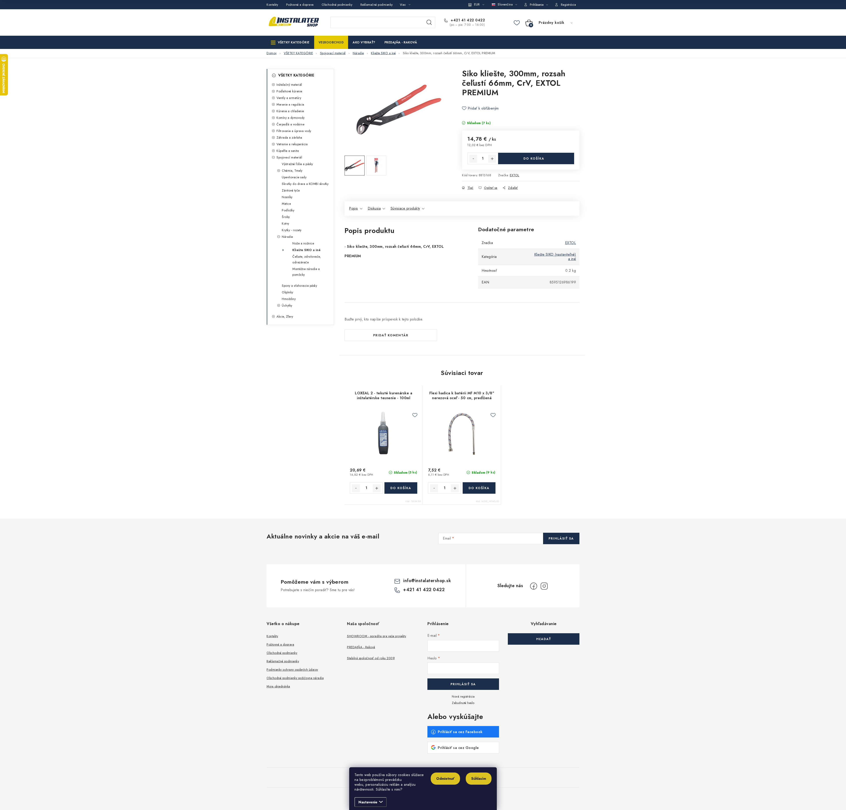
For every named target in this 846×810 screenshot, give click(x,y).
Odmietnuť (445, 778)
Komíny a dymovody (290, 117)
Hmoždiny (289, 299)
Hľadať (429, 22)
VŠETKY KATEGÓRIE (296, 75)
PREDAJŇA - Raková (361, 647)
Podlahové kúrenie (289, 91)
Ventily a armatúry (288, 98)
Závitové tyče (291, 190)
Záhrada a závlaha (289, 137)
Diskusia (374, 208)
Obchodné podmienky (337, 4)
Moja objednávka (278, 686)
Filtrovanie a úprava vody (293, 131)
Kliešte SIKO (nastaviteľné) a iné (555, 256)
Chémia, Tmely (292, 170)
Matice (286, 203)
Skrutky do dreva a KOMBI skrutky (305, 184)
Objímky (287, 292)
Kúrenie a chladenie (290, 111)
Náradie (287, 237)
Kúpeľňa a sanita (287, 151)
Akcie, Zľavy (284, 316)
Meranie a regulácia (290, 104)
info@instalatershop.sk (427, 580)
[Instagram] (544, 586)
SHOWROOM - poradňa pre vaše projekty (376, 636)
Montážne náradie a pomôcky (306, 272)
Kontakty (272, 4)
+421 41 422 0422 (467, 20)
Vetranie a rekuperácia (292, 144)
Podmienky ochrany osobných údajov (292, 669)
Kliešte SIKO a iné (306, 250)
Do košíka (533, 158)
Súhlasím (478, 778)
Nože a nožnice (303, 243)
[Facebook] (533, 586)
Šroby (286, 217)
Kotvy (285, 223)
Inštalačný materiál (289, 84)
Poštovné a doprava (300, 4)
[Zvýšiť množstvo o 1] (492, 159)
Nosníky (287, 197)
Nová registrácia (463, 696)
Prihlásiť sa (561, 538)
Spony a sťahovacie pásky (299, 285)
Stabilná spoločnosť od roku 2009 (371, 658)
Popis (353, 208)
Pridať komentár (390, 335)
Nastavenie (367, 802)
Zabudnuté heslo (463, 703)
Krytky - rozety (292, 230)
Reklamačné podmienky (376, 4)
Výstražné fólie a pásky (297, 164)
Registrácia (568, 4)
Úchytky (287, 305)
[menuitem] (290, 42)
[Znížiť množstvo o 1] (473, 159)
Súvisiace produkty (405, 208)
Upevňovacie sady (294, 177)
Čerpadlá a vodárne (290, 124)
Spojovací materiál (289, 157)
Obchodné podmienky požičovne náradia (295, 678)
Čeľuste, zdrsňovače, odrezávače (306, 259)
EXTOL (514, 175)
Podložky (288, 210)
